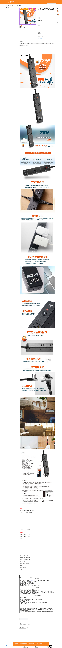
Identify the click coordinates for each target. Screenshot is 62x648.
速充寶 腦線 (21, 45)
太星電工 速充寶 (22, 43)
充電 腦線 (47, 43)
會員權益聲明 (36, 647)
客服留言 (36, 646)
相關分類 (21, 41)
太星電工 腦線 (51, 43)
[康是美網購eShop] (10, 2)
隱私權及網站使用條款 (25, 647)
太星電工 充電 (27, 43)
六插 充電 (26, 45)
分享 (39, 38)
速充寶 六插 (42, 43)
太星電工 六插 (37, 43)
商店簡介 (24, 646)
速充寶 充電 (32, 43)
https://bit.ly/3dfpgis (32, 580)
